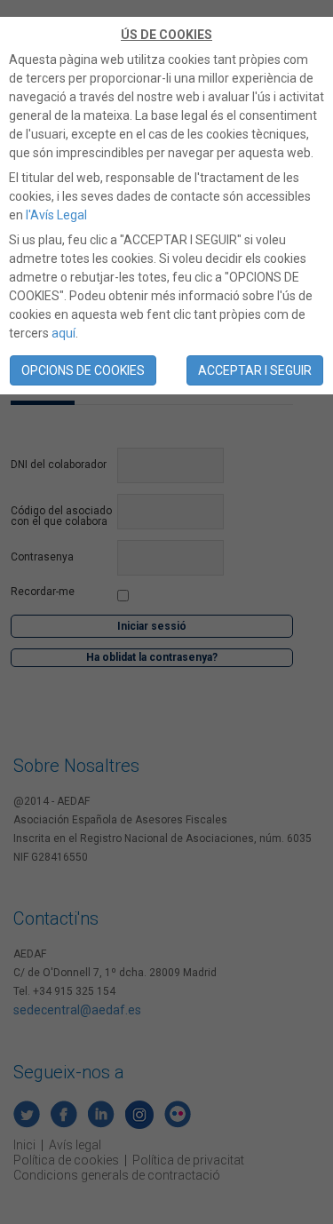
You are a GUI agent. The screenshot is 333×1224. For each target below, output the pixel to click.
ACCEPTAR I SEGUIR (255, 370)
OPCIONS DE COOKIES (83, 370)
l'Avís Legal (56, 215)
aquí (63, 333)
